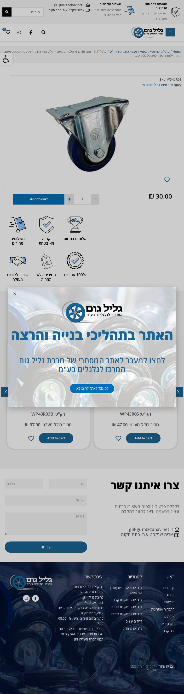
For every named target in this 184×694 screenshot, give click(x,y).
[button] (92, 388)
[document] (92, 347)
